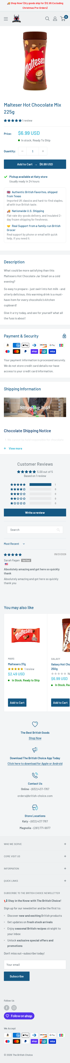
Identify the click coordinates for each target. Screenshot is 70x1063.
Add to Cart (17, 702)
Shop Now (35, 738)
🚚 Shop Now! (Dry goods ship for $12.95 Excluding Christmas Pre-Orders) (35, 5)
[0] (62, 18)
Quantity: (10, 151)
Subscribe (17, 976)
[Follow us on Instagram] (14, 1007)
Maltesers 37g (17, 664)
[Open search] (47, 19)
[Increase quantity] (43, 151)
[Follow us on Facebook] (6, 1007)
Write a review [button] (35, 512)
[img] (13, 554)
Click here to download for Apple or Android (35, 763)
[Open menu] (6, 18)
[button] (13, 120)
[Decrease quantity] (22, 151)
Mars (11, 658)
